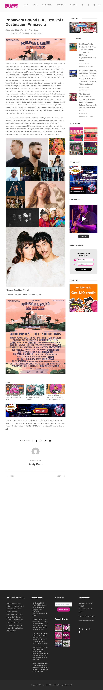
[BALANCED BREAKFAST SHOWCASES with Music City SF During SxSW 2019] (55, 389)
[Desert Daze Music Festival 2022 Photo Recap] (76, 148)
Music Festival (22, 33)
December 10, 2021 (14, 30)
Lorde (63, 423)
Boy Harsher (57, 420)
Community (47, 5)
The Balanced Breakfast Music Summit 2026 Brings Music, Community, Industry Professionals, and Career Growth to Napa (88, 102)
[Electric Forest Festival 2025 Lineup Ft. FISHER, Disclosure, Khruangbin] (90, 148)
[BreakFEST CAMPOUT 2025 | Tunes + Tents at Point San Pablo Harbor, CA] (76, 134)
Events (60, 5)
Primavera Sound (44, 426)
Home (26, 5)
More (72, 5)
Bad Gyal (44, 420)
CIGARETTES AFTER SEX (15, 423)
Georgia (41, 423)
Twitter (25, 295)
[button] (27, 152)
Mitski (21, 426)
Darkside (34, 423)
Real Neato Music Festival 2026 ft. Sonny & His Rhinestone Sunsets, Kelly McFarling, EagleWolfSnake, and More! (88, 52)
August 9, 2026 (84, 87)
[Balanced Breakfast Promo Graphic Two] (35, 410)
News (35, 5)
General (11, 33)
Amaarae (21, 420)
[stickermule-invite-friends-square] (83, 298)
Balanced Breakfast (87, 66)
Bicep (50, 420)
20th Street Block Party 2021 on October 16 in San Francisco (35, 397)
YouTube (32, 295)
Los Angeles (10, 426)
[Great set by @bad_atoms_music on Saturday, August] (83, 219)
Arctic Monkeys (34, 420)
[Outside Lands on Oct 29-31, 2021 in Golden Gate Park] (90, 134)
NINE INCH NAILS (30, 426)
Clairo (28, 423)
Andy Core (33, 30)
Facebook (9, 295)
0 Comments (36, 33)
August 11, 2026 (84, 63)
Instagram (17, 295)
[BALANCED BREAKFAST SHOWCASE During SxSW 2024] (15, 389)
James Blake (55, 423)
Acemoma (13, 420)
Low (16, 426)
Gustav (47, 423)
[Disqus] (35, 511)
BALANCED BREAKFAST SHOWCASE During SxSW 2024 (14, 397)
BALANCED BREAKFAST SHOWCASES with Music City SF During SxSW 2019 (55, 397)
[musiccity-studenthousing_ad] (83, 27)
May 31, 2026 (83, 113)
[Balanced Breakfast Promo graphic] (83, 179)
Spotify (39, 295)
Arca (26, 420)
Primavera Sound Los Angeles (41, 67)
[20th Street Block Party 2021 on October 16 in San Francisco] (35, 389)
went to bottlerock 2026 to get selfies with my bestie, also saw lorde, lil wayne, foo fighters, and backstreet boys (40, 667)
